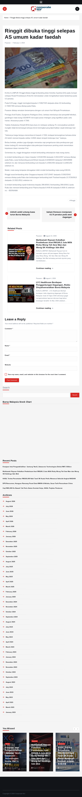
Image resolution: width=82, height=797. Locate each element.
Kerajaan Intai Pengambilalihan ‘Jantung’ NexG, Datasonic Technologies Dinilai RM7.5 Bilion (37, 467)
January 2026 (11, 536)
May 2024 (9, 637)
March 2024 (10, 647)
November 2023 (11, 667)
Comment (9, 328)
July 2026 (9, 506)
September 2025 (12, 556)
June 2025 (9, 572)
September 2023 (12, 677)
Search (6, 387)
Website (8, 365)
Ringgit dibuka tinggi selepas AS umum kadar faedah (29, 18)
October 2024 (11, 612)
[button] (74, 729)
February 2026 (11, 531)
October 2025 (11, 551)
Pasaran (8, 43)
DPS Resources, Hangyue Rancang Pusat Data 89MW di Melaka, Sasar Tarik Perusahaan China (38, 483)
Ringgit (73, 200)
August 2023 (10, 682)
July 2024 (9, 627)
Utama (8, 743)
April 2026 (9, 521)
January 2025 (11, 597)
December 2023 (11, 662)
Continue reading (43, 268)
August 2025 (10, 561)
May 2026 (9, 516)
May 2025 (9, 576)
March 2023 (10, 707)
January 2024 (11, 657)
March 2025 (10, 587)
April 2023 (9, 702)
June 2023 (9, 692)
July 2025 (9, 566)
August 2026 (10, 501)
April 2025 (9, 581)
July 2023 (9, 687)
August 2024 (10, 622)
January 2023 (11, 712)
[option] (15, 752)
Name (7, 346)
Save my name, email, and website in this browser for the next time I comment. (37, 374)
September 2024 (12, 617)
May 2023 (9, 697)
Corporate (62, 743)
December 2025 (11, 541)
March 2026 (10, 526)
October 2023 (11, 672)
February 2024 (11, 652)
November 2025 (11, 546)
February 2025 (11, 592)
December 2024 (11, 602)
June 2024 (9, 632)
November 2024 (11, 607)
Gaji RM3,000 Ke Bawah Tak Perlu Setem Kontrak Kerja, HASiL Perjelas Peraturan (32, 488)
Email (7, 355)
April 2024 (9, 642)
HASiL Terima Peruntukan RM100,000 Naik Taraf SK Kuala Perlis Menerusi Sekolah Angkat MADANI (39, 478)
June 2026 (9, 511)
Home (6, 18)
